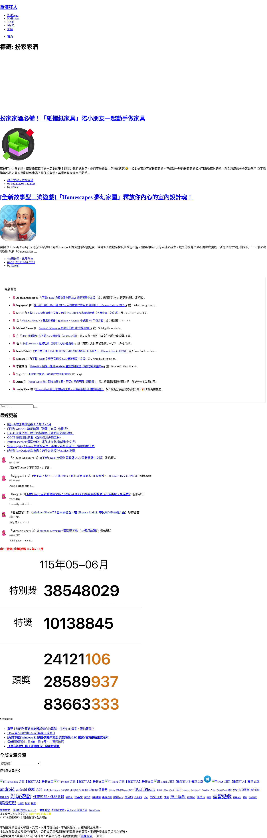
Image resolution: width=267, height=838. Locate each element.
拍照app (118, 797)
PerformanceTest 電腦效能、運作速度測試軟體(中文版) (41, 441)
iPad (138, 789)
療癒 (209, 797)
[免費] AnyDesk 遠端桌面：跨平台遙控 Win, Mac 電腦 (41, 450)
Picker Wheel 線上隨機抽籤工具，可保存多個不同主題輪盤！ (62, 381)
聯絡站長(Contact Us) (24, 810)
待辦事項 (96, 797)
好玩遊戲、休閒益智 (20, 258)
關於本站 (5, 810)
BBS (46, 790)
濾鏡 (166, 797)
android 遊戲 (25, 789)
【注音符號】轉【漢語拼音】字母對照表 (33, 746)
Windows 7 (196, 790)
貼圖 (27, 803)
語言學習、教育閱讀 (20, 180)
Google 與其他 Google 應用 (121, 790)
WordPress (94, 810)
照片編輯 (178, 797)
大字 (10, 29)
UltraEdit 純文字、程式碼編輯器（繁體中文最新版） (40, 433)
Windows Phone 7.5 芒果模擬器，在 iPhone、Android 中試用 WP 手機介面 (62, 320)
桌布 (146, 797)
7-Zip (10, 21)
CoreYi (15, 186)
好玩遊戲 (20, 796)
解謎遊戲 (8, 803)
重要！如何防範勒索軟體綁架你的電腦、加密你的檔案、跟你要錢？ (50, 728)
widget (186, 790)
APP (39, 789)
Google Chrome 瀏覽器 (93, 789)
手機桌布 (107, 797)
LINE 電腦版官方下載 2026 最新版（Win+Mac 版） (49, 335)
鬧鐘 (33, 803)
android (7, 789)
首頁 (10, 36)
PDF (178, 789)
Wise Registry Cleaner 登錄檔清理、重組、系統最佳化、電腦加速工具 (51, 446)
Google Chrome (69, 789)
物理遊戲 (191, 797)
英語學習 (253, 798)
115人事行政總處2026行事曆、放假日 (31, 733)
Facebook (55, 790)
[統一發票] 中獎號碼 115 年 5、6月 (29, 424)
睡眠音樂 (237, 798)
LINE (159, 790)
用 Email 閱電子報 (77, 810)
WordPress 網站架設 (227, 790)
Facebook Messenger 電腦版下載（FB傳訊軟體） (65, 328)
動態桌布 (4, 797)
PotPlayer (12, 15)
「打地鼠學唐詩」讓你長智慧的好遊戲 (49, 374)
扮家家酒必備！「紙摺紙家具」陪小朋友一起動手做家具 (72, 118)
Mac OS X (169, 790)
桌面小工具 (156, 797)
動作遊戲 (255, 790)
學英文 (78, 797)
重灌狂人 (8, 7)
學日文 (69, 797)
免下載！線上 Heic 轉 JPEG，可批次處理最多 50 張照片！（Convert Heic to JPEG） (80, 305)
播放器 (129, 797)
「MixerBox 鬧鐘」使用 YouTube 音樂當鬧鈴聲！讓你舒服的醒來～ (67, 366)
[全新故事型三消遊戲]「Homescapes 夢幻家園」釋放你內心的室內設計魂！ (96, 197)
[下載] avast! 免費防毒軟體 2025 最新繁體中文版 (68, 297)
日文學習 (138, 797)
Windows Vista (208, 790)
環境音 (201, 797)
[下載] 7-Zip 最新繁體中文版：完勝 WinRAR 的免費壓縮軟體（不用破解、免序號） (72, 312)
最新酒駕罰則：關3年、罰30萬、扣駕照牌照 (35, 741)
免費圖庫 (244, 789)
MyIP (10, 25)
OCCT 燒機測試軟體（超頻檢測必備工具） (34, 437)
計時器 (21, 803)
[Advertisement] (65, 82)
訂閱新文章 (58, 810)
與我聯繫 (86, 836)
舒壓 (245, 797)
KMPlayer (13, 18)
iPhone (149, 789)
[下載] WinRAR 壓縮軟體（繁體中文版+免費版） (48, 343)
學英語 (87, 797)
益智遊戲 (222, 796)
